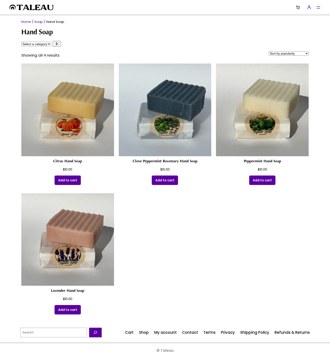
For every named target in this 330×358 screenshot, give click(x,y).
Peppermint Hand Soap (262, 161)
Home (26, 22)
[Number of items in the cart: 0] (298, 7)
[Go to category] (57, 44)
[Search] (95, 332)
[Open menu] (318, 7)
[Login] (309, 7)
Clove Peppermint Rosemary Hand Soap (165, 161)
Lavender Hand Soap (67, 291)
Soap (38, 22)
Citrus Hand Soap (67, 161)
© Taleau (165, 350)
